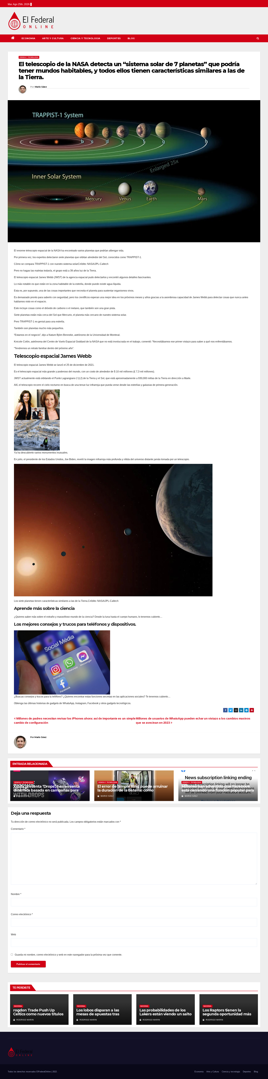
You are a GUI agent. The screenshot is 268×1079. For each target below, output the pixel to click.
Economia (28, 38)
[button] (258, 38)
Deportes (114, 38)
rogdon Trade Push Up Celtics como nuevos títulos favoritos (38, 1014)
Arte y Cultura (53, 38)
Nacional (18, 1006)
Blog (131, 38)
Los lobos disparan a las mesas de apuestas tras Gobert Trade (97, 1014)
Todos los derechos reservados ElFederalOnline (29, 1071)
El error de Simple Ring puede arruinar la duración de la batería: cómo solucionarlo (132, 790)
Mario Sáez (41, 86)
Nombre (16, 894)
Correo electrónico (22, 914)
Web (13, 934)
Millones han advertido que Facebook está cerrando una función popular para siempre (217, 790)
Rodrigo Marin (25, 1020)
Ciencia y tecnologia (85, 38)
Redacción (22, 796)
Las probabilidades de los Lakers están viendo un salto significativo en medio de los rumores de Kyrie (165, 1016)
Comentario (18, 829)
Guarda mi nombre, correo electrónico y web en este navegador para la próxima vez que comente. (68, 954)
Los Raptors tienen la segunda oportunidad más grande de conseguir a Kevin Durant (229, 1016)
